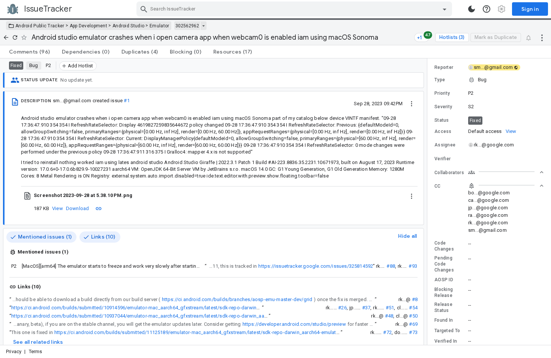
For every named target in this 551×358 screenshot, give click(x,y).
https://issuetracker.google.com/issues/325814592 (315, 266)
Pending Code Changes (444, 264)
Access (443, 131)
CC (437, 186)
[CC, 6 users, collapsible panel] (506, 185)
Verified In (445, 341)
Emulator (159, 25)
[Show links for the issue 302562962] (203, 26)
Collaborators (449, 172)
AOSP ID (443, 279)
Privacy (13, 351)
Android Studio (128, 25)
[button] (489, 80)
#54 (413, 307)
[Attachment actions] (412, 195)
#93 (413, 266)
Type (439, 79)
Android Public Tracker (39, 25)
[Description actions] (412, 103)
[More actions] (542, 37)
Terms (35, 351)
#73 (413, 332)
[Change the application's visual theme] (471, 8)
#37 (366, 307)
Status (441, 120)
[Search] (143, 8)
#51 (390, 307)
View (57, 208)
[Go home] (5, 37)
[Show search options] (444, 8)
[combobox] (295, 8)
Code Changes (444, 246)
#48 (389, 316)
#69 (413, 324)
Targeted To (447, 330)
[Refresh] (14, 37)
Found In (443, 320)
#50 (413, 316)
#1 (126, 100)
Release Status (443, 307)
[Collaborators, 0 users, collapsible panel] (506, 172)
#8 (415, 299)
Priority (442, 93)
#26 (342, 307)
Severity (443, 106)
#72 (387, 332)
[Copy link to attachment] (98, 208)
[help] (486, 8)
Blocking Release (443, 292)
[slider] (428, 201)
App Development (89, 25)
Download (77, 208)
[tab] (29, 51)
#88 (390, 266)
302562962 (187, 25)
